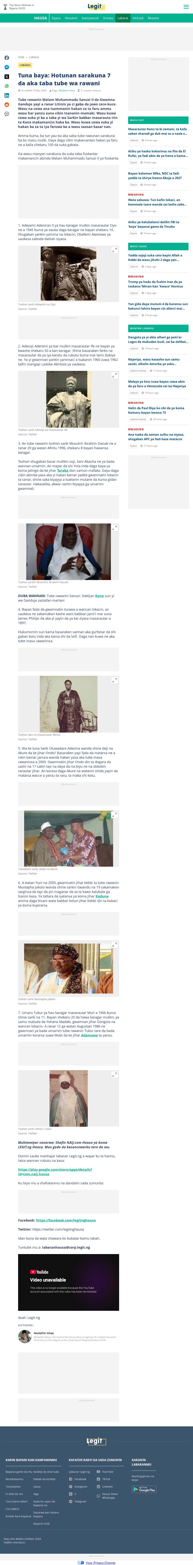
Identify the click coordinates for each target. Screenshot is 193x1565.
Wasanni (71, 18)
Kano (99, 595)
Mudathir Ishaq (67, 90)
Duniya (108, 18)
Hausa (40, 17)
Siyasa (56, 18)
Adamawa (89, 1035)
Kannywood (90, 18)
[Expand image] (114, 250)
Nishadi (138, 18)
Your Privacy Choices (101, 1563)
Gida (21, 57)
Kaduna (102, 896)
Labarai (123, 18)
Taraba (62, 470)
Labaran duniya (138, 370)
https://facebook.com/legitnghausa (66, 1220)
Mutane (153, 18)
